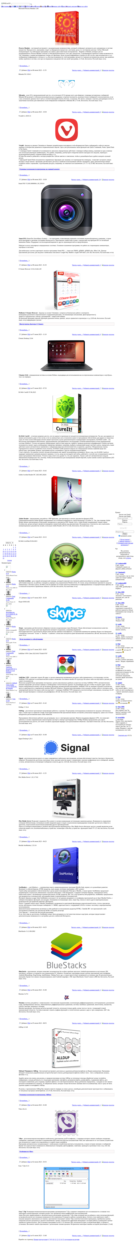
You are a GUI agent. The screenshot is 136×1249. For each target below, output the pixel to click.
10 (53, 1239)
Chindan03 (121, 572)
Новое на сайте (82, 6)
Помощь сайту (56, 6)
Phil (29, 70)
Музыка (37, 6)
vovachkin (121, 717)
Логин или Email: (125, 516)
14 (61, 1239)
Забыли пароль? (124, 541)
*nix (45, 6)
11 (55, 1239)
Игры (32, 6)
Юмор (42, 6)
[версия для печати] (108, 70)
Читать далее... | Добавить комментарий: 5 (86, 471)
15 (63, 1239)
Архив (9, 560)
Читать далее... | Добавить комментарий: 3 (86, 70)
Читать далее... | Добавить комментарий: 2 (86, 265)
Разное (49, 6)
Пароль (124, 522)
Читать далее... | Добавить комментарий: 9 (86, 649)
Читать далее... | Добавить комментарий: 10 (86, 927)
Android (21, 6)
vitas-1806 (121, 592)
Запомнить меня (125, 536)
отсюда (128, 558)
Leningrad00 (122, 563)
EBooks (16, 6)
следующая (68, 1239)
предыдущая (43, 1239)
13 (59, 1239)
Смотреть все (122, 735)
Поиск (63, 6)
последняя (75, 1239)
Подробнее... (24, 66)
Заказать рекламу (71, 6)
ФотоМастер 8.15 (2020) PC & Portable (11, 614)
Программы (5, 6)
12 (57, 1239)
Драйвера (27, 6)
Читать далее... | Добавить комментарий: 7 (86, 388)
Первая (36, 1239)
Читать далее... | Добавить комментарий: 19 (86, 179)
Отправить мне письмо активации (125, 544)
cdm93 (120, 683)
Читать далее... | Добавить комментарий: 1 (86, 735)
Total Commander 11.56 (10, 598)
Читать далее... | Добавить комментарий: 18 (86, 1162)
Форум (11, 6)
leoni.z (120, 617)
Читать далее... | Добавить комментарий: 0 (86, 112)
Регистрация (125, 539)
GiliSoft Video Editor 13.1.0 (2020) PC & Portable (11, 685)
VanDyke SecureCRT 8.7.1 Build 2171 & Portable (11, 669)
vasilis (120, 624)
